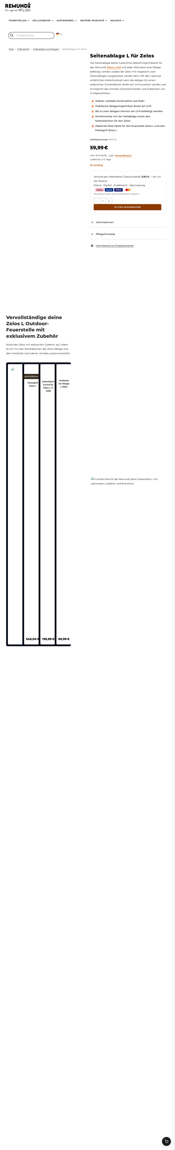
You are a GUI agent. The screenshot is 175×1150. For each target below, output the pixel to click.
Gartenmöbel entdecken (39, 1011)
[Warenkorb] (166, 1141)
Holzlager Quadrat (96, 1018)
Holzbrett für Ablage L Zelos (64, 383)
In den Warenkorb (127, 207)
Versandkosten (123, 155)
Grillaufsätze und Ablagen (46, 49)
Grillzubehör (23, 49)
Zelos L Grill (114, 67)
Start (11, 49)
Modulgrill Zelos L (33, 384)
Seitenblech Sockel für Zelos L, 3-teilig (48, 386)
